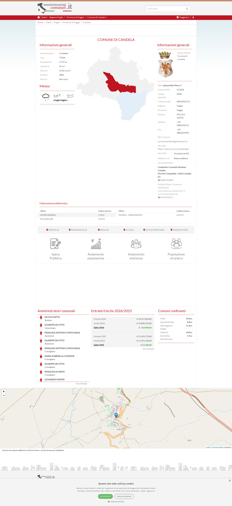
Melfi (162, 318)
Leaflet (208, 447)
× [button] (230, 481)
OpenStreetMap (218, 447)
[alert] (116, 492)
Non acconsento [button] (124, 496)
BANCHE (104, 229)
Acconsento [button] (105, 496)
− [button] (4, 395)
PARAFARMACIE (79, 229)
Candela (86, 22)
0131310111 (167, 197)
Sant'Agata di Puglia (166, 327)
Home (40, 22)
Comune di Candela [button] (96, 17)
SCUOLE (130, 229)
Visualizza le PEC (182, 153)
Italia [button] (44, 17)
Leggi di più (150, 491)
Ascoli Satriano (167, 322)
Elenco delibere (181, 158)
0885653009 (167, 180)
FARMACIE (53, 229)
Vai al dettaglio (81, 384)
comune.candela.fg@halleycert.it (172, 141)
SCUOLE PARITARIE (154, 229)
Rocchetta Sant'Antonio (166, 337)
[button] (116, 501)
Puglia (57, 22)
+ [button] (4, 391)
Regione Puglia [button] (56, 17)
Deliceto (164, 332)
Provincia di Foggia (71, 22)
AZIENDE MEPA (180, 229)
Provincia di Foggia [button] (75, 17)
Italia (48, 22)
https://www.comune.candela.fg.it (173, 149)
